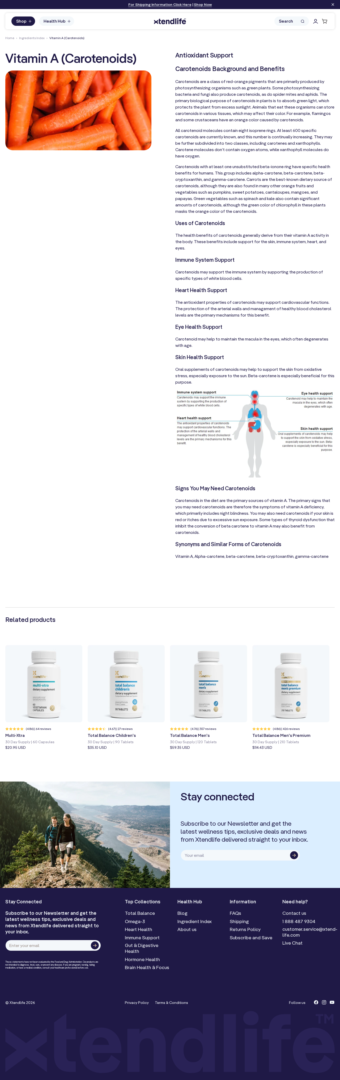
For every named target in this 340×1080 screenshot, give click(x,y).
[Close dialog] (254, 488)
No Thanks (187, 586)
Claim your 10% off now (213, 574)
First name (188, 529)
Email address (192, 549)
